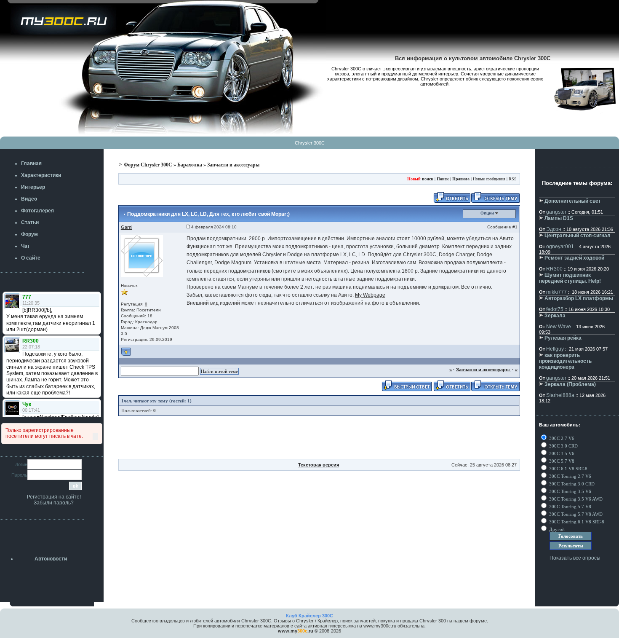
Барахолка (189, 165)
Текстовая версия (318, 464)
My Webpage (370, 295)
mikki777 (556, 292)
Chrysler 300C (310, 142)
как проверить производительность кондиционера (565, 361)
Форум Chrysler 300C (148, 165)
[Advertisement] (319, 440)
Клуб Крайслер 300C (309, 615)
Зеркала (555, 316)
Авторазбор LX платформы (578, 298)
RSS (513, 179)
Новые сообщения (489, 179)
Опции (487, 213)
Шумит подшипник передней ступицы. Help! (570, 278)
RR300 (554, 269)
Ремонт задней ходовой (574, 258)
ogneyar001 (560, 246)
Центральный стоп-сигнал (577, 236)
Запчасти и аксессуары (233, 165)
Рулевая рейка (563, 338)
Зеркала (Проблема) (570, 384)
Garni (126, 227)
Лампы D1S (558, 218)
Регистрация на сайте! (54, 497)
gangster (556, 212)
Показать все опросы (575, 558)
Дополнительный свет (572, 201)
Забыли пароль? (54, 503)
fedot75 (554, 309)
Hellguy (555, 349)
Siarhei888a (560, 395)
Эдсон (553, 229)
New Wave (558, 327)
